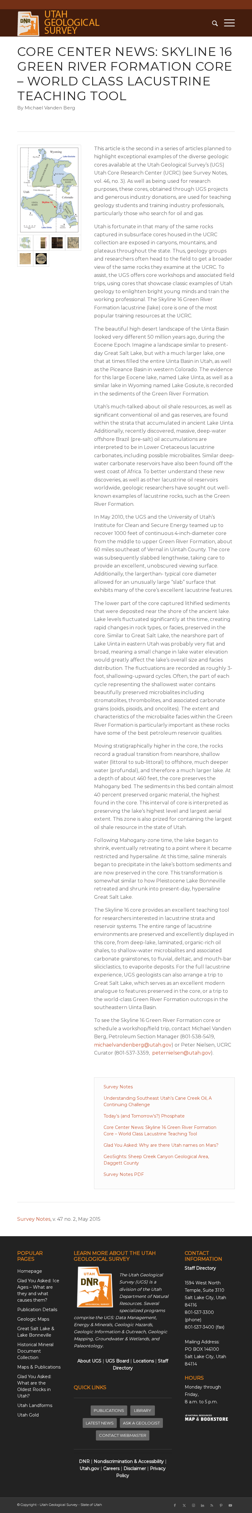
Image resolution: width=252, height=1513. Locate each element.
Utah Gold (28, 1415)
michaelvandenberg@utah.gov (132, 1045)
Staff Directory (200, 1268)
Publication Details (37, 1309)
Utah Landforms (34, 1405)
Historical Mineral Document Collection (35, 1351)
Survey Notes (118, 1087)
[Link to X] (184, 1505)
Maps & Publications (39, 1367)
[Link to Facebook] (174, 1505)
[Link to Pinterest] (221, 1505)
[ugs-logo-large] (59, 23)
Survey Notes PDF (124, 1174)
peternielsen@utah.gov (181, 1053)
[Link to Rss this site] (211, 1505)
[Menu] (226, 23)
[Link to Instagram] (193, 1505)
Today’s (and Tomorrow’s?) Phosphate (144, 1116)
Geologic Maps (33, 1319)
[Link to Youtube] (230, 1505)
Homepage (29, 1271)
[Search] (212, 23)
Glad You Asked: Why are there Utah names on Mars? (161, 1145)
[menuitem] (212, 23)
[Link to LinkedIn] (202, 1505)
